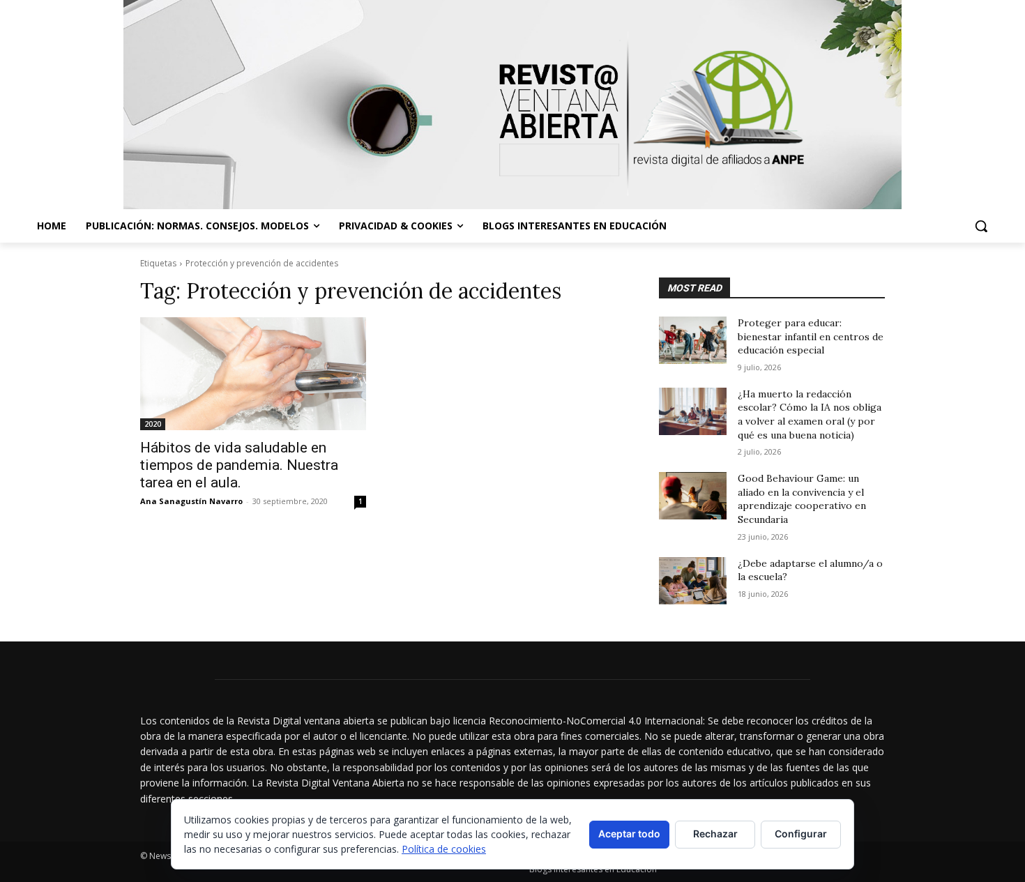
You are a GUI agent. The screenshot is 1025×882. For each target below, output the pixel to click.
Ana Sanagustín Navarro (191, 501)
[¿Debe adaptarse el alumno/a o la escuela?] (693, 581)
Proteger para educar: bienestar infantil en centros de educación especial (810, 336)
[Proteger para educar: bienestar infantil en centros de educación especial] (693, 340)
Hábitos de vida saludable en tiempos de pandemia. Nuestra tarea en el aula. (239, 465)
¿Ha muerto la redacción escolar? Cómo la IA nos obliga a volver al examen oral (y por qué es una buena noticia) (809, 414)
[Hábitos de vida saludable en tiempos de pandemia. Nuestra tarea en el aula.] (253, 373)
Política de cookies (444, 849)
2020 (152, 424)
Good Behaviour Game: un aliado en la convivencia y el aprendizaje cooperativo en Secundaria (802, 499)
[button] (981, 226)
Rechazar (715, 833)
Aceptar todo (629, 833)
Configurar (801, 833)
